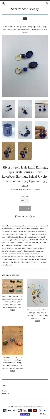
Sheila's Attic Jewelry (25, 9)
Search (4, 391)
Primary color (24, 196)
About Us (5, 394)
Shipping (22, 189)
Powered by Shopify (36, 406)
